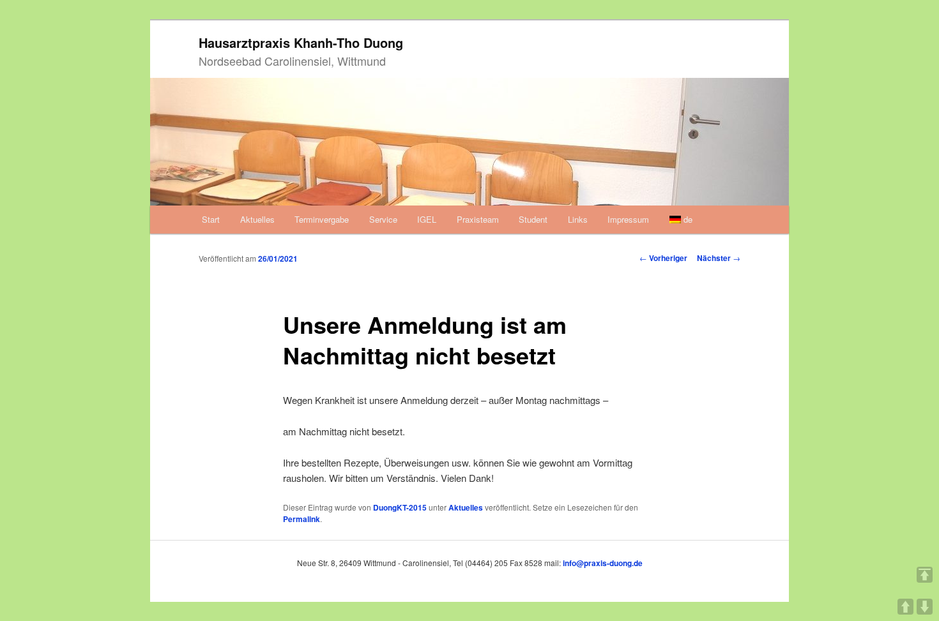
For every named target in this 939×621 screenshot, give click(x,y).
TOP (925, 575)
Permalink (301, 519)
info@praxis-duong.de (603, 563)
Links (578, 219)
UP (905, 607)
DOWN (925, 607)
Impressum (628, 219)
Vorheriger (663, 258)
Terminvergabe (321, 219)
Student (533, 219)
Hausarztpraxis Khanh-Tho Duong (301, 42)
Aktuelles (257, 219)
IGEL (426, 219)
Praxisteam (478, 219)
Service (383, 219)
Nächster (718, 258)
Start (211, 219)
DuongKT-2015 (400, 507)
